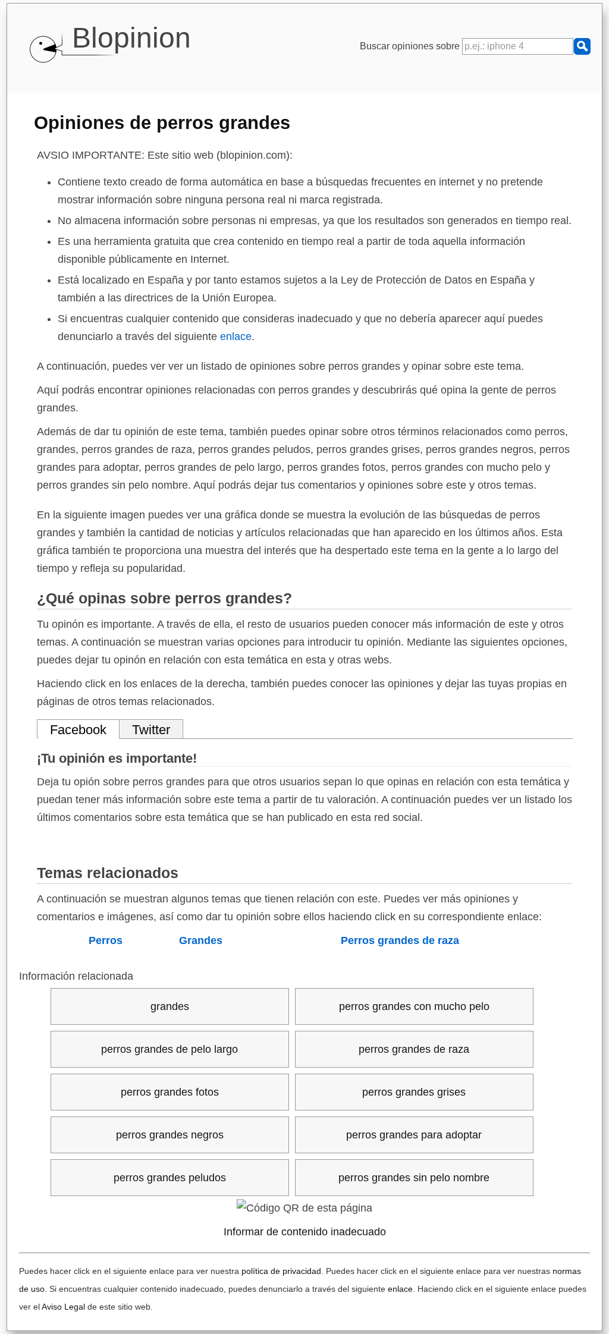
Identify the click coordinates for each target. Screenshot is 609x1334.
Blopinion (131, 38)
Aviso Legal (63, 1306)
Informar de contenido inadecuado (305, 1232)
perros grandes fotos (170, 1092)
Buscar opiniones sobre (411, 46)
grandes (169, 1006)
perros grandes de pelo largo (169, 1049)
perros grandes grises (414, 1092)
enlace (236, 336)
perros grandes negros (170, 1135)
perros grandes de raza (414, 1049)
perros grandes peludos (170, 1178)
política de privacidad (281, 1271)
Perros (106, 940)
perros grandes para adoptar (414, 1135)
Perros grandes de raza (400, 940)
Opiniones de (162, 122)
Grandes (200, 940)
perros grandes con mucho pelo (414, 1006)
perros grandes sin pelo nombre (413, 1178)
